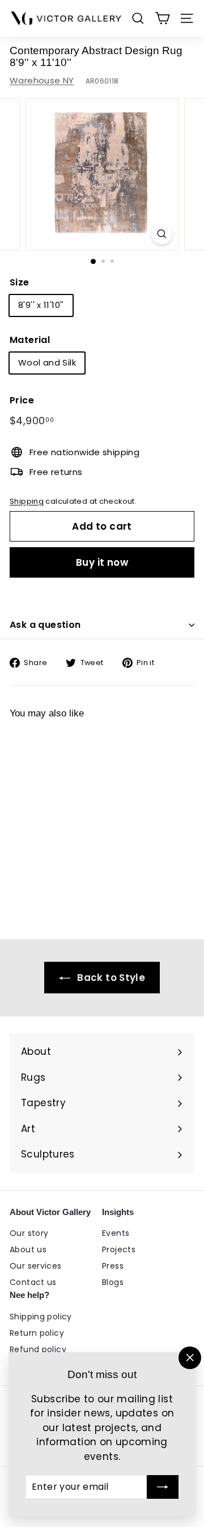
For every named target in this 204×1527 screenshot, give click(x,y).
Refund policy (38, 1349)
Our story (29, 1233)
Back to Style (110, 977)
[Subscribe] (162, 1487)
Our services (36, 1265)
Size (19, 282)
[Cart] (162, 18)
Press (113, 1265)
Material (30, 339)
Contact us (33, 1282)
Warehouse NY (42, 80)
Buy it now (102, 562)
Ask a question (45, 624)
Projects (118, 1249)
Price (22, 400)
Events (115, 1233)
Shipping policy (41, 1316)
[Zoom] (161, 233)
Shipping (27, 501)
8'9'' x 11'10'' (41, 305)
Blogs (113, 1282)
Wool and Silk (47, 362)
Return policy (37, 1333)
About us (28, 1249)
